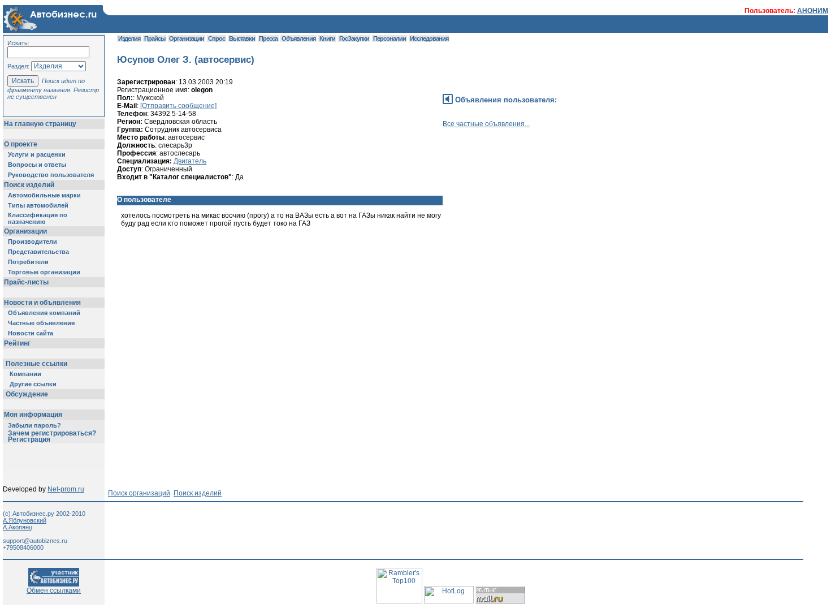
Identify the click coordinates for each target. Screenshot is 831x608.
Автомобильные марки (44, 195)
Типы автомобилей (38, 205)
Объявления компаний (44, 312)
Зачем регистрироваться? (52, 433)
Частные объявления (41, 323)
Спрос (216, 38)
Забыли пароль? (34, 425)
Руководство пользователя (51, 174)
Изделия (129, 38)
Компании (25, 373)
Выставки (242, 38)
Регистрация (29, 439)
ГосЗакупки (354, 38)
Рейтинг (17, 343)
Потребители (28, 261)
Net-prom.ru (65, 489)
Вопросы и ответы (37, 164)
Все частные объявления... (486, 124)
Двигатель (190, 161)
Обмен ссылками (54, 590)
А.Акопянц (17, 527)
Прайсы (154, 38)
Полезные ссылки (36, 364)
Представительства (38, 251)
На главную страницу (40, 124)
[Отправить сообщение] (178, 106)
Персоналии (389, 38)
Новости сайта (30, 333)
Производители (32, 241)
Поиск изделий (29, 185)
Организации (25, 231)
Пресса (268, 38)
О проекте (20, 144)
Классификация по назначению (37, 218)
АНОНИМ (812, 11)
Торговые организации (44, 272)
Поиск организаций (139, 493)
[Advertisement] (323, 281)
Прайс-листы (26, 282)
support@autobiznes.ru (35, 540)
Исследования (429, 38)
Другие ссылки (33, 384)
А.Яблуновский (24, 520)
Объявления (298, 38)
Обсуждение (27, 394)
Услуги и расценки (37, 154)
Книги (327, 38)
